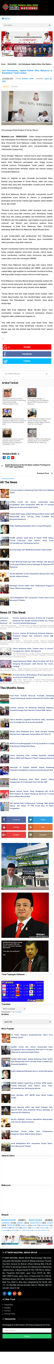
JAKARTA (5, 1223)
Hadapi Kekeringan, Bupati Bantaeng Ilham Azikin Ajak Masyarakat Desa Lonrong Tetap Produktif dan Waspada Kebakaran (32, 516)
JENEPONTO (35, 1223)
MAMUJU (24, 1225)
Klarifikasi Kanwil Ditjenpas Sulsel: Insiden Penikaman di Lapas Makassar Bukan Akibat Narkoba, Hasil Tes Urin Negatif (39, 421)
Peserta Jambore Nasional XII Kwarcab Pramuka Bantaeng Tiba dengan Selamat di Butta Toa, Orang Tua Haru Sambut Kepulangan (33, 620)
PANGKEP (4, 1228)
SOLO (20, 1230)
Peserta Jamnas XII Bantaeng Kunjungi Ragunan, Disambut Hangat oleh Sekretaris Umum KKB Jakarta (33, 635)
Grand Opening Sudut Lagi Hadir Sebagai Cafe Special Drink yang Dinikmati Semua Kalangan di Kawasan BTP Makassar (32, 564)
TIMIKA (35, 1230)
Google (27, 347)
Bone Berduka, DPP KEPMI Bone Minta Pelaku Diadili (31, 550)
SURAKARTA (44, 1230)
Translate (18, 1012)
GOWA (50, 1223)
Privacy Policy (9, 1314)
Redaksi (7, 1308)
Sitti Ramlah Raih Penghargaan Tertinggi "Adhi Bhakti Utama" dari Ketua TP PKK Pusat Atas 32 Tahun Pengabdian (32, 805)
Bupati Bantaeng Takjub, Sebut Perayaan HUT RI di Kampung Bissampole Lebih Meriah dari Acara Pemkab (33, 663)
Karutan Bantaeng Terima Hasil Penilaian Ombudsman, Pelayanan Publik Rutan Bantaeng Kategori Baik (14, 421)
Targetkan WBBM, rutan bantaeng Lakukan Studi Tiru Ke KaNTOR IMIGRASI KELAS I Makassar (39, 440)
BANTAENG (35, 1220)
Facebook (27, 354)
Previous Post (43, 473)
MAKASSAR (12, 64)
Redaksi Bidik (10, 453)
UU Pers (7, 1311)
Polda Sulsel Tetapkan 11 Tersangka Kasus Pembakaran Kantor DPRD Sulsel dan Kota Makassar (38, 401)
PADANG (28, 1230)
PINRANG (42, 1228)
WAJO (34, 1228)
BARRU (20, 1223)
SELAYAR (12, 1230)
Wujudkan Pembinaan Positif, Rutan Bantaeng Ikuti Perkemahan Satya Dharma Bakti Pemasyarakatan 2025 (14, 401)
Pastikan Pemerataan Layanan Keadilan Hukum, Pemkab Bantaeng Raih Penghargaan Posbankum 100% (13, 441)
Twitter (27, 361)
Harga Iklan (8, 1305)
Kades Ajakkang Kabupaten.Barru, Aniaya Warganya (30, 526)
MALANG (15, 1228)
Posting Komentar (7, 479)
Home (3, 64)
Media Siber (27, 1348)
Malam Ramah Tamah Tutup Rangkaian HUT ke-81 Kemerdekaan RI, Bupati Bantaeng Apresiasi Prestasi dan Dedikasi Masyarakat (32, 794)
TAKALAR (11, 1225)
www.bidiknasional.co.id (31, 1346)
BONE (34, 1225)
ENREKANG (45, 1225)
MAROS (25, 1228)
